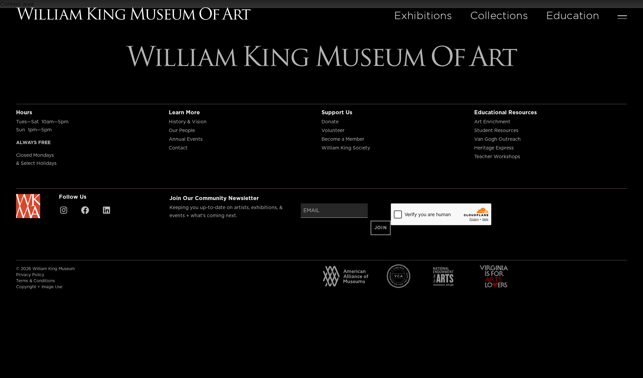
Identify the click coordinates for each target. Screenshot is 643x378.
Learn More (184, 112)
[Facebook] (85, 210)
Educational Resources (505, 112)
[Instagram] (64, 210)
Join (380, 228)
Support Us (337, 112)
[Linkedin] (106, 210)
